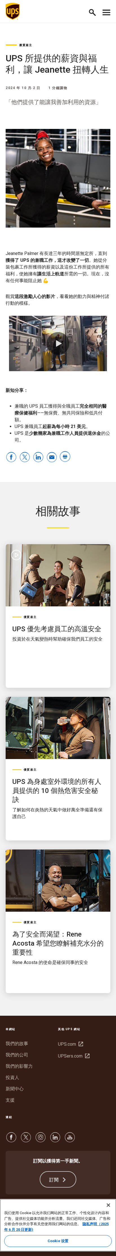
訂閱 (55, 1180)
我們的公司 (17, 1055)
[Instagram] (40, 1140)
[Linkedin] (55, 1140)
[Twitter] (26, 1140)
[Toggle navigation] (106, 11)
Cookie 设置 (58, 1241)
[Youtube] (69, 1140)
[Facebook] (11, 1140)
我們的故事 (17, 1043)
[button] (94, 11)
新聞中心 (15, 1088)
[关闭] (108, 1205)
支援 (10, 1100)
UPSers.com (73, 1056)
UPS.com (70, 1044)
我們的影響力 (19, 1066)
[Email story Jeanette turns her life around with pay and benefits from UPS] (51, 457)
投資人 (12, 1077)
